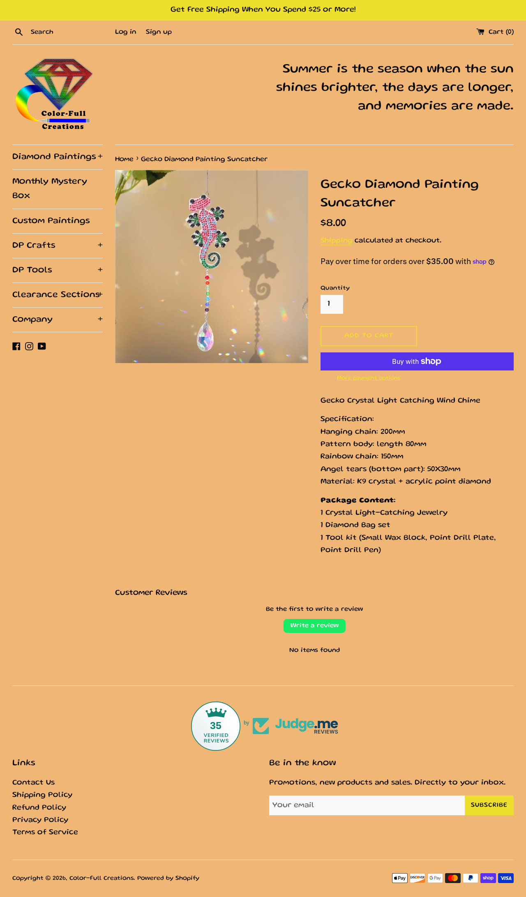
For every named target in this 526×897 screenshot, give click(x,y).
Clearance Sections (57, 295)
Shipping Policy (42, 795)
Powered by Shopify (168, 878)
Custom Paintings (51, 221)
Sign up (159, 32)
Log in (125, 32)
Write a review (315, 626)
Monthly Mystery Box (49, 189)
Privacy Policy (40, 820)
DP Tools (57, 270)
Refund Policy (39, 808)
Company (57, 320)
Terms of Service (45, 832)
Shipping (336, 240)
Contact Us (33, 783)
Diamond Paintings (57, 157)
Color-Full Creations (101, 878)
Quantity (335, 288)
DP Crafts (57, 246)
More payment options (369, 378)
